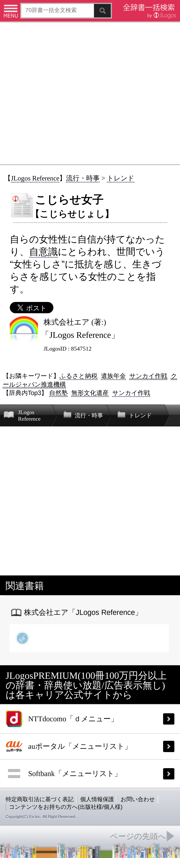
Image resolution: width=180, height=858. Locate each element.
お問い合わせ (138, 799)
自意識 (43, 251)
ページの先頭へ (138, 836)
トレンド (120, 178)
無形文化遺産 (90, 392)
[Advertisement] (90, 93)
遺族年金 (113, 375)
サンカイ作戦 (148, 375)
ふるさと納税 (78, 375)
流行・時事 (83, 178)
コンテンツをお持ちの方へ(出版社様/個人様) (65, 807)
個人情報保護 (97, 799)
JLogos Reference (35, 178)
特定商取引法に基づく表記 (40, 799)
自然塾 (58, 392)
